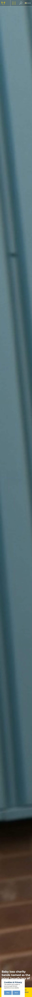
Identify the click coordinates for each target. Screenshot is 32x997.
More (16, 992)
